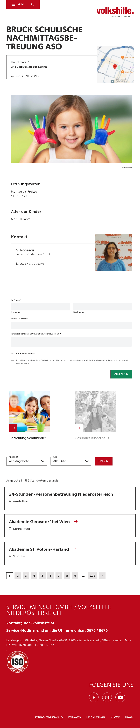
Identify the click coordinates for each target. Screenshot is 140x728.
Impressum (74, 717)
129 (92, 575)
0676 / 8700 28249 (27, 76)
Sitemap (115, 717)
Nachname (78, 312)
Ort (55, 456)
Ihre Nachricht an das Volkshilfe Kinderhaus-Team (36, 334)
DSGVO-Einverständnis (23, 353)
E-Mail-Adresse (19, 318)
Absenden (121, 374)
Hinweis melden (95, 717)
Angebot (13, 456)
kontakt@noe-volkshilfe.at (30, 623)
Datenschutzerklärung (49, 717)
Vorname (15, 312)
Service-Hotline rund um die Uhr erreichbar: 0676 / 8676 (57, 630)
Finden (103, 461)
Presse (128, 717)
